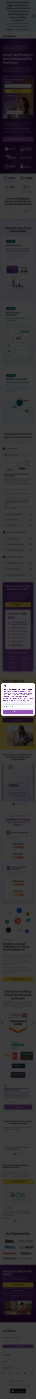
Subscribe (18, 712)
